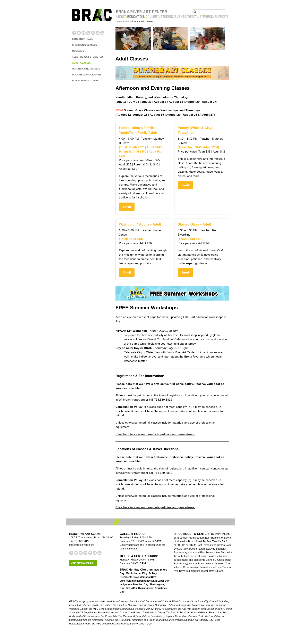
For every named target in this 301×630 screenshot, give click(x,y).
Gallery (152, 17)
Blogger (98, 33)
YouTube (102, 33)
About (121, 17)
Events (180, 17)
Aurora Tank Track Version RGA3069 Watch (254, 572)
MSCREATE (78, 51)
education (130, 21)
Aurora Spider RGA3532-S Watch (171, 576)
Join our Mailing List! (83, 563)
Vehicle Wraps (215, 572)
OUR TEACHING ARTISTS (86, 68)
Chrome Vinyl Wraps (177, 572)
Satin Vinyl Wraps (151, 572)
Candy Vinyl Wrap (75, 572)
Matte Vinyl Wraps (126, 572)
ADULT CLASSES (81, 63)
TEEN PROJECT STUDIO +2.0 (87, 57)
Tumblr (93, 33)
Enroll (127, 206)
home (119, 21)
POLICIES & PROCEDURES (86, 74)
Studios (166, 17)
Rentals (194, 17)
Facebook (74, 33)
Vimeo (88, 33)
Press (208, 17)
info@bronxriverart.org (130, 399)
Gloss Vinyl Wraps (101, 572)
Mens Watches (251, 576)
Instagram (83, 33)
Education (135, 17)
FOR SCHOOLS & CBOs (85, 80)
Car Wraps (198, 572)
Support (221, 17)
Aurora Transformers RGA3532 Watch (123, 576)
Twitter (79, 33)
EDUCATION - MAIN (82, 39)
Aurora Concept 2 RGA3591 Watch (217, 576)
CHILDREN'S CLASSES (84, 45)
